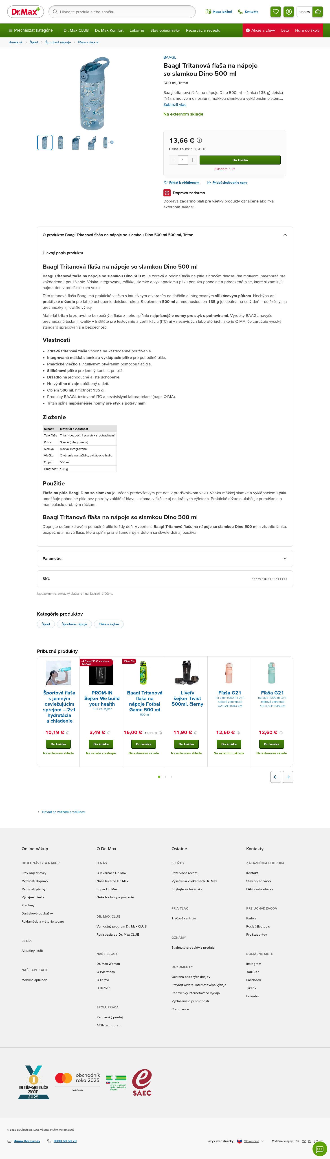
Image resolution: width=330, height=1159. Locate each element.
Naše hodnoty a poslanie (115, 897)
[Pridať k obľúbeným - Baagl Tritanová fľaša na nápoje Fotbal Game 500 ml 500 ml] (160, 661)
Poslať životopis (258, 926)
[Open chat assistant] (320, 1149)
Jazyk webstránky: (220, 1141)
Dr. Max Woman (108, 963)
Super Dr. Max (107, 889)
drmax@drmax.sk (27, 1141)
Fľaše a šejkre (109, 624)
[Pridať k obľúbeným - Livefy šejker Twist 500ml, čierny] (202, 661)
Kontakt (252, 873)
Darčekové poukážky (37, 913)
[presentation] (58, 672)
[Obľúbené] (276, 12)
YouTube (252, 972)
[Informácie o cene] (199, 140)
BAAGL (169, 57)
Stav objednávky (165, 30)
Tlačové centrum (184, 918)
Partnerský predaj (110, 1017)
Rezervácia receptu (203, 30)
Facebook (253, 980)
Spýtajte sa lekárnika (187, 889)
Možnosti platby (33, 889)
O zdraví (103, 980)
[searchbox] (122, 11)
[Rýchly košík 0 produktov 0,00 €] (317, 12)
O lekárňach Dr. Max (111, 873)
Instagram (253, 963)
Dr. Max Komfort (109, 30)
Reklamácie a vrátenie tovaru (43, 921)
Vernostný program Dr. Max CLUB (122, 926)
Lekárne (137, 30)
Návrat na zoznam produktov (63, 812)
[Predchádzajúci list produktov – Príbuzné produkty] (276, 777)
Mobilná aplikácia (34, 980)
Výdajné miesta (33, 897)
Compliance (180, 1009)
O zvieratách (106, 972)
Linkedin (252, 996)
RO (316, 1141)
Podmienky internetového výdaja (196, 993)
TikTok (251, 988)
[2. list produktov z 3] (165, 777)
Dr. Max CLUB (76, 30)
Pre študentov (256, 934)
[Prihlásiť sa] (289, 12)
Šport (46, 624)
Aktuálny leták (32, 950)
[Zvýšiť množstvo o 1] (192, 160)
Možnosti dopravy (35, 881)
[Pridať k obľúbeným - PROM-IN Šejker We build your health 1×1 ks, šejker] (117, 661)
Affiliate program (109, 1025)
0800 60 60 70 (65, 1141)
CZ (304, 1141)
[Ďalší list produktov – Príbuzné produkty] (288, 777)
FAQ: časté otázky (259, 889)
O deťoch (103, 988)
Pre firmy (28, 905)
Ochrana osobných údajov (191, 977)
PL (309, 1141)
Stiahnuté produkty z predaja (193, 947)
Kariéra (251, 918)
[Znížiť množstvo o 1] (173, 160)
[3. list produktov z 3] (171, 777)
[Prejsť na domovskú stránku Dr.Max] (25, 11)
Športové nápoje (74, 624)
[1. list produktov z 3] (159, 777)
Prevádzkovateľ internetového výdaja (199, 985)
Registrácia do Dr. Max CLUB (118, 934)
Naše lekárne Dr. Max (112, 881)
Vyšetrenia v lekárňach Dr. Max (194, 881)
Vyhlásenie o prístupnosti (190, 1001)
